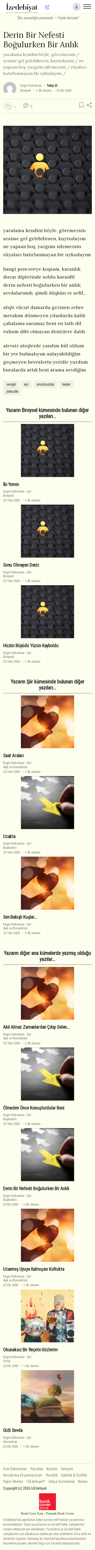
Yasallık (52, 1475)
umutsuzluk (45, 384)
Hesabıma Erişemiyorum (22, 1475)
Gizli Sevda (13, 1430)
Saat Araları (13, 755)
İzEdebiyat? (35, 1481)
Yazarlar (36, 1469)
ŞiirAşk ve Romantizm (17, 765)
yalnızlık (12, 391)
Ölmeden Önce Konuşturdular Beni (33, 1107)
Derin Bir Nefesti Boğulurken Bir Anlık (36, 1188)
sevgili (11, 384)
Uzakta (9, 836)
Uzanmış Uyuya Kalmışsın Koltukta (33, 1269)
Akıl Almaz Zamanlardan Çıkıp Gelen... (36, 1027)
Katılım (52, 1469)
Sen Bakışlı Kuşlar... (20, 917)
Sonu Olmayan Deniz (21, 565)
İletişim (67, 1469)
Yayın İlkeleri (13, 1481)
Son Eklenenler (15, 1469)
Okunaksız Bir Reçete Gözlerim (30, 1349)
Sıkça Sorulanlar (62, 1481)
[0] (7, 106)
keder (66, 384)
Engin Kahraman (31, 85)
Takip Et (52, 85)
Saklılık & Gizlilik (74, 1475)
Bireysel (25, 90)
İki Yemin (11, 484)
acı (26, 384)
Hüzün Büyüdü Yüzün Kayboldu (30, 645)
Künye (83, 1481)
